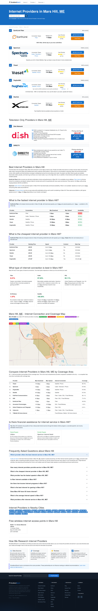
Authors (79, 588)
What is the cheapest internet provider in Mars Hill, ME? (29, 471)
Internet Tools (67, 588)
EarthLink (53, 585)
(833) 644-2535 (78, 85)
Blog (66, 585)
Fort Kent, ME (20, 512)
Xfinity (52, 588)
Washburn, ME (41, 510)
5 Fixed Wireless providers (70, 316)
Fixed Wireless (23, 323)
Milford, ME (12, 514)
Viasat (11, 222)
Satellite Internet (41, 599)
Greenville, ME (75, 512)
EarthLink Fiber (14, 213)
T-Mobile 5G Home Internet (20, 413)
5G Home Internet (41, 590)
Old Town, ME (18, 514)
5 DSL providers (60, 316)
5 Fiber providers (42, 316)
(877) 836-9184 (78, 102)
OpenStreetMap (68, 365)
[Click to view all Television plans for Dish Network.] (20, 135)
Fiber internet (77, 179)
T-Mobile (52, 599)
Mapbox (85, 365)
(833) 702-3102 (78, 156)
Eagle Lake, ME (83, 510)
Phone (36, 56)
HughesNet (13, 225)
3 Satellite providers (14, 319)
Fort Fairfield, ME (26, 510)
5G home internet (19, 190)
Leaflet (60, 365)
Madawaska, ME (13, 512)
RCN (52, 602)
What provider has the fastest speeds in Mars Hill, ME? (29, 475)
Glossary (67, 590)
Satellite (34, 72)
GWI (14, 398)
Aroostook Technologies (19, 404)
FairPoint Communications (20, 395)
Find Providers (54, 575)
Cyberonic (15, 410)
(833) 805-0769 (78, 69)
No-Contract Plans (42, 602)
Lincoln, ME (44, 512)
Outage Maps (67, 595)
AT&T (52, 590)
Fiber (36, 37)
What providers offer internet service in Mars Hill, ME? (29, 499)
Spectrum (12, 216)
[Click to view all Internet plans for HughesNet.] (20, 85)
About (78, 585)
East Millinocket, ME (28, 512)
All (28, 323)
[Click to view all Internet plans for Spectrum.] (20, 54)
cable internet (18, 186)
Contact (79, 590)
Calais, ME (63, 512)
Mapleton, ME (34, 510)
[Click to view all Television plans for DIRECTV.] (20, 153)
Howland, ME (50, 512)
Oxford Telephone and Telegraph (22, 407)
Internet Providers (41, 585)
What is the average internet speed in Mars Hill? (26, 495)
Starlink (12, 219)
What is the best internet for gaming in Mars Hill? (27, 487)
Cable (33, 54)
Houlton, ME (68, 510)
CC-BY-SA (78, 365)
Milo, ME (69, 512)
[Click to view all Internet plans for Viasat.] (20, 71)
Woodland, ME (57, 512)
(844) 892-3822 (78, 137)
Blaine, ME (12, 510)
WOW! (52, 604)
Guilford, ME (24, 514)
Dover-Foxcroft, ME (83, 512)
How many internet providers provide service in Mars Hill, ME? (31, 467)
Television (38, 54)
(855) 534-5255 (78, 52)
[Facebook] (78, 597)
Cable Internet (41, 592)
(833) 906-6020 (78, 35)
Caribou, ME (48, 510)
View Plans (77, 38)
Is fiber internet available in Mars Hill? (23, 479)
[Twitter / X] (81, 597)
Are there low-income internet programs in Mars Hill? (28, 483)
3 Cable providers (51, 316)
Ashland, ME (54, 510)
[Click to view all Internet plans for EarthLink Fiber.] (20, 36)
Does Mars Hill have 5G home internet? (23, 491)
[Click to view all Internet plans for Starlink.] (20, 104)
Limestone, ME (62, 510)
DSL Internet (40, 595)
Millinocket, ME (37, 512)
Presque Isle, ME (18, 510)
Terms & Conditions (16, 597)
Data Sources (67, 592)
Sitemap (66, 597)
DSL (14, 323)
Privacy (10, 597)
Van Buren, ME (75, 510)
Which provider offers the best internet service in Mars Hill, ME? (32, 455)
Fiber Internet (40, 588)
